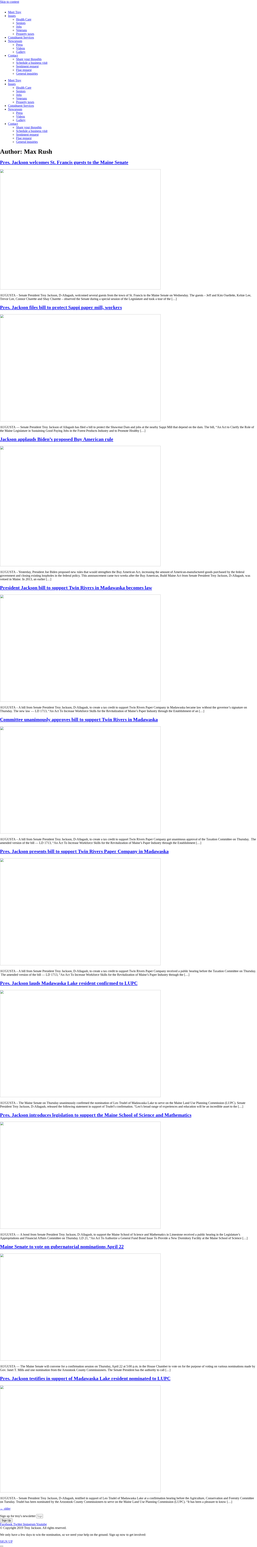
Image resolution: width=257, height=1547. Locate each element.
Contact (13, 55)
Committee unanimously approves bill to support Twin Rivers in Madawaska (79, 719)
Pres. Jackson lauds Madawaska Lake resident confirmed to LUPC (69, 983)
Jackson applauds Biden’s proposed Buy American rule (56, 439)
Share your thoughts (29, 59)
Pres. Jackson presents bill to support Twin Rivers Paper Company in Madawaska (84, 851)
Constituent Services (21, 37)
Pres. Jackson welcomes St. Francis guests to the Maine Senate (64, 162)
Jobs (19, 26)
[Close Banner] (1, 1546)
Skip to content (9, 1)
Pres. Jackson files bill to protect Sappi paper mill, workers (61, 307)
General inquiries (27, 73)
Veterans (21, 30)
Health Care (23, 19)
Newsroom (15, 41)
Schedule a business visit (31, 62)
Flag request (24, 70)
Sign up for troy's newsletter (18, 1516)
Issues (12, 15)
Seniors (20, 23)
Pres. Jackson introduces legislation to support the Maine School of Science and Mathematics (95, 1115)
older (5, 1508)
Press (19, 44)
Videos (20, 48)
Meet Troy (14, 12)
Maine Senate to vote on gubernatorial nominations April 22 (62, 1246)
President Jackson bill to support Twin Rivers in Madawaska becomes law (76, 587)
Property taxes (25, 34)
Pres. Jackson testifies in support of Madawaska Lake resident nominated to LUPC (85, 1378)
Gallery (20, 52)
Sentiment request (27, 66)
